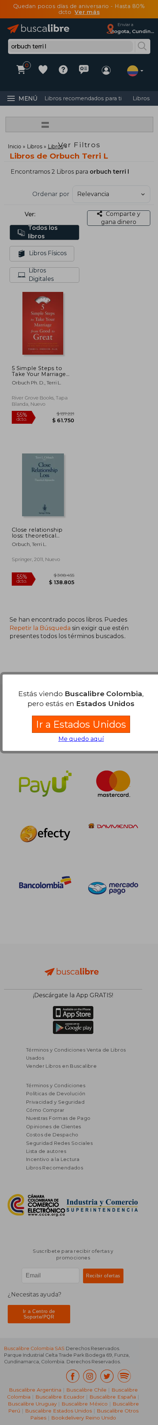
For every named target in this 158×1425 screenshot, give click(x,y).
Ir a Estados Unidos (81, 724)
